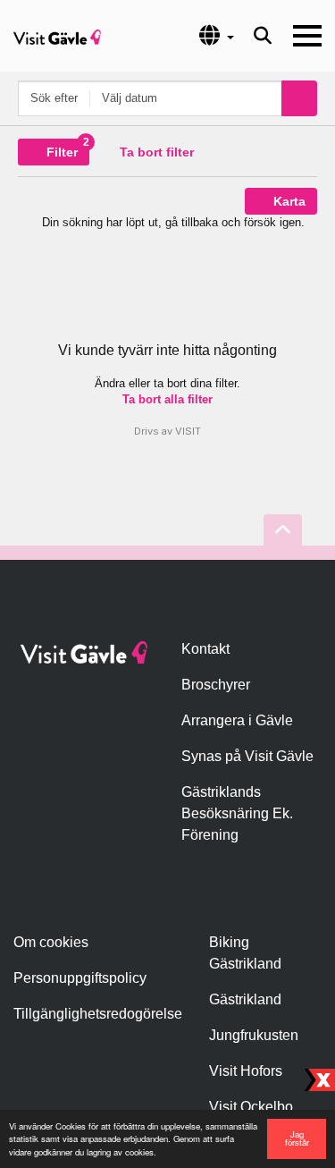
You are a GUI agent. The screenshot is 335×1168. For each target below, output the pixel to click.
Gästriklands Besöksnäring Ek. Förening (237, 813)
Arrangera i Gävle (237, 720)
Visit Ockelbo (251, 1106)
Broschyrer (215, 684)
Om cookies (50, 942)
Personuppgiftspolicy (80, 978)
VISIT (188, 431)
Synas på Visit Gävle (247, 756)
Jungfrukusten (253, 1035)
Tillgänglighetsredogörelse (97, 1013)
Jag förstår (297, 1138)
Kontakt (205, 648)
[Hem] (57, 35)
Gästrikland (245, 999)
